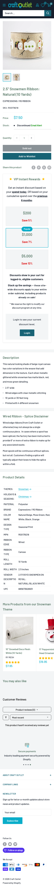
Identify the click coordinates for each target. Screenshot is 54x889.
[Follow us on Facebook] (5, 844)
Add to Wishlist (27, 156)
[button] (13, 662)
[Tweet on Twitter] (44, 167)
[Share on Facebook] (33, 167)
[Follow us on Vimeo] (15, 844)
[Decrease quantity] (17, 138)
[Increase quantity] (31, 138)
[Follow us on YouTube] (10, 844)
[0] (49, 5)
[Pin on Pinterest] (39, 167)
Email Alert (36, 125)
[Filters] (6, 717)
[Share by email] (49, 167)
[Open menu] (4, 5)
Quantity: (7, 137)
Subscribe (12, 820)
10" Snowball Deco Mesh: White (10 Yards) (18, 651)
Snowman (23, 489)
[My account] (37, 5)
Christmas (23, 496)
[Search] (47, 13)
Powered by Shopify (12, 883)
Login (27, 332)
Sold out (27, 148)
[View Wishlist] (43, 5)
